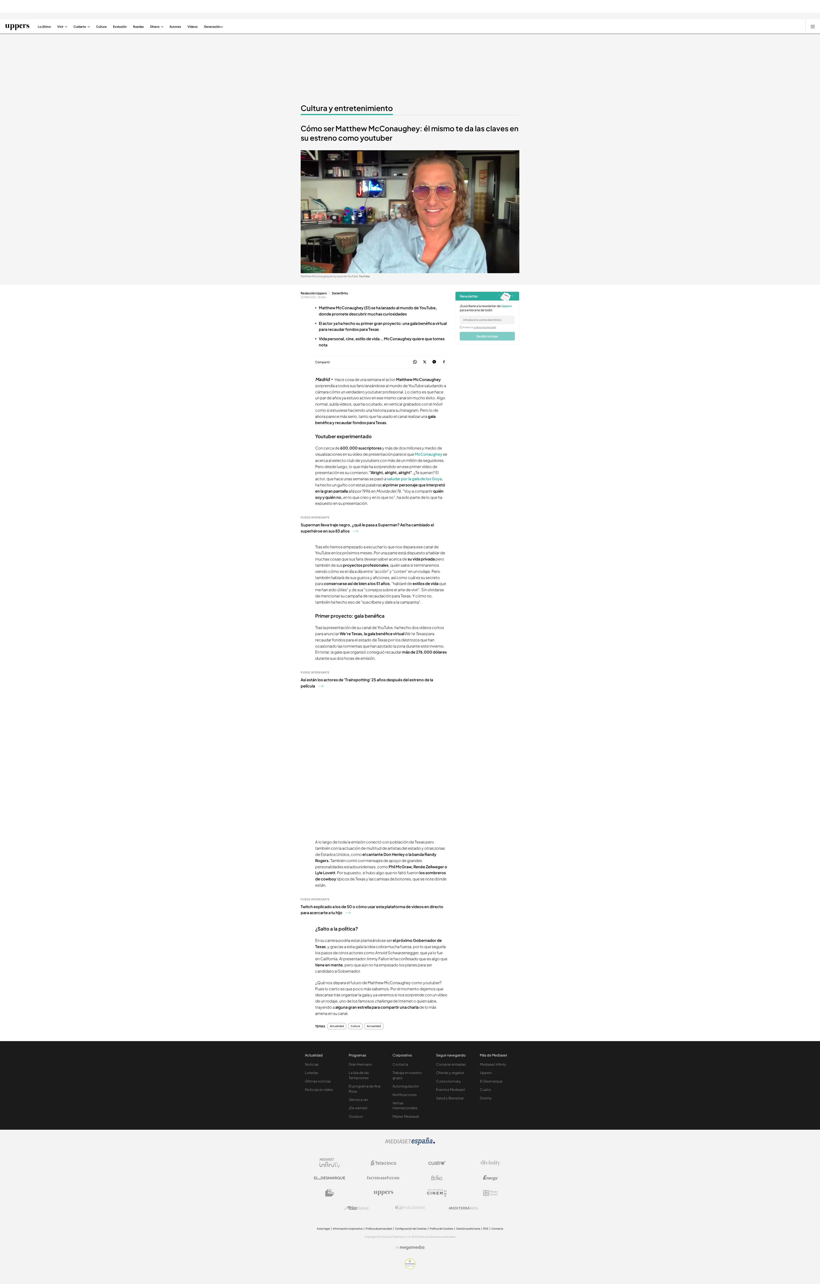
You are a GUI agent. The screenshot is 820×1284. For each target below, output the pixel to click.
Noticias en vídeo (319, 1089)
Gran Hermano (360, 1064)
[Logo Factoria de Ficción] (383, 1178)
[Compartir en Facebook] (444, 362)
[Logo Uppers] (383, 1193)
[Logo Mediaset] (410, 1143)
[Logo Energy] (490, 1178)
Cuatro (485, 1089)
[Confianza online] (410, 1267)
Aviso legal (323, 1228)
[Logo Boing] (437, 1178)
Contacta (400, 1064)
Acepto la (479, 327)
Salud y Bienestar (450, 1098)
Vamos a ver (358, 1099)
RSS (485, 1228)
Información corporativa (348, 1228)
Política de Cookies (441, 1228)
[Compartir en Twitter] (424, 362)
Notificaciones (404, 1094)
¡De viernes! (358, 1108)
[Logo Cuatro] (436, 1163)
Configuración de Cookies (411, 1228)
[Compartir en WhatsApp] (415, 362)
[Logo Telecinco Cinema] (437, 1193)
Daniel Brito (340, 293)
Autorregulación (405, 1086)
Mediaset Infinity (493, 1064)
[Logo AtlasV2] (356, 1208)
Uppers (486, 1072)
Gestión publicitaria (468, 1228)
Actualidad (337, 1026)
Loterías (311, 1072)
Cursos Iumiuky (448, 1081)
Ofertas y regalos (450, 1072)
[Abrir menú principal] (813, 26)
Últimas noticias (318, 1081)
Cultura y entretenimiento (347, 108)
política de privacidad (485, 327)
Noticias (312, 1064)
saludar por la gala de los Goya (414, 478)
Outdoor (356, 1116)
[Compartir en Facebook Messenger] (434, 362)
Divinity (486, 1098)
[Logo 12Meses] (490, 1193)
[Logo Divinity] (490, 1163)
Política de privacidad (379, 1228)
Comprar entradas (451, 1064)
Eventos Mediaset (450, 1089)
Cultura (355, 1026)
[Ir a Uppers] (17, 26)
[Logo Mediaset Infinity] (329, 1163)
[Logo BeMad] (329, 1193)
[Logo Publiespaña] (410, 1207)
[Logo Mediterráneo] (464, 1208)
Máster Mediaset (405, 1116)
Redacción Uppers (314, 293)
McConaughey (428, 454)
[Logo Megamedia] (412, 1247)
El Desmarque (491, 1081)
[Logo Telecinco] (383, 1163)
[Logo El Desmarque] (329, 1178)
